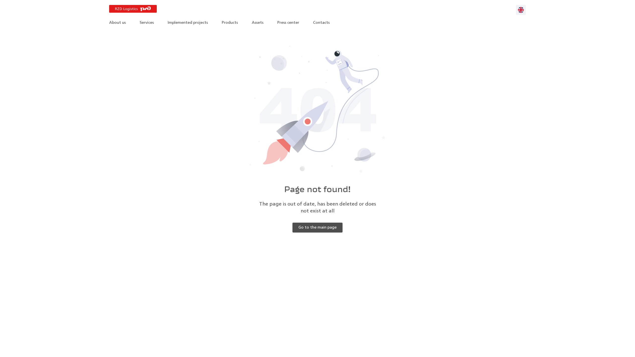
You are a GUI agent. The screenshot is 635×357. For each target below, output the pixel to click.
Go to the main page (317, 228)
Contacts (321, 23)
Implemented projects (188, 23)
